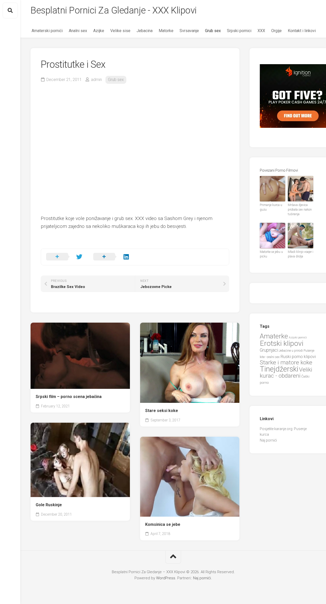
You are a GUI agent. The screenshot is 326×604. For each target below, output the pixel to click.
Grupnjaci (269, 350)
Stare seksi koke (161, 410)
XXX (261, 30)
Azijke (98, 30)
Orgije (276, 30)
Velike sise (120, 30)
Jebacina (145, 30)
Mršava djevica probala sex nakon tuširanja (300, 209)
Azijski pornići (298, 337)
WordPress (165, 578)
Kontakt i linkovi (302, 30)
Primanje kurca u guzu (271, 207)
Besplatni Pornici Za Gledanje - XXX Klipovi (114, 10)
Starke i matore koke (286, 362)
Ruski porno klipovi (298, 356)
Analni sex (78, 30)
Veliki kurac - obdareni (286, 372)
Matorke (166, 30)
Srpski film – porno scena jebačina (69, 396)
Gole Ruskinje (49, 504)
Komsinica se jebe (162, 524)
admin (96, 79)
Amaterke (274, 336)
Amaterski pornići (47, 30)
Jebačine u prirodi (291, 350)
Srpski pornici (239, 30)
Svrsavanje (189, 30)
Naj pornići (268, 440)
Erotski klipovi (281, 343)
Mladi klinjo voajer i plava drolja (300, 254)
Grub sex (213, 30)
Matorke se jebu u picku (271, 254)
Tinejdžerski (279, 369)
